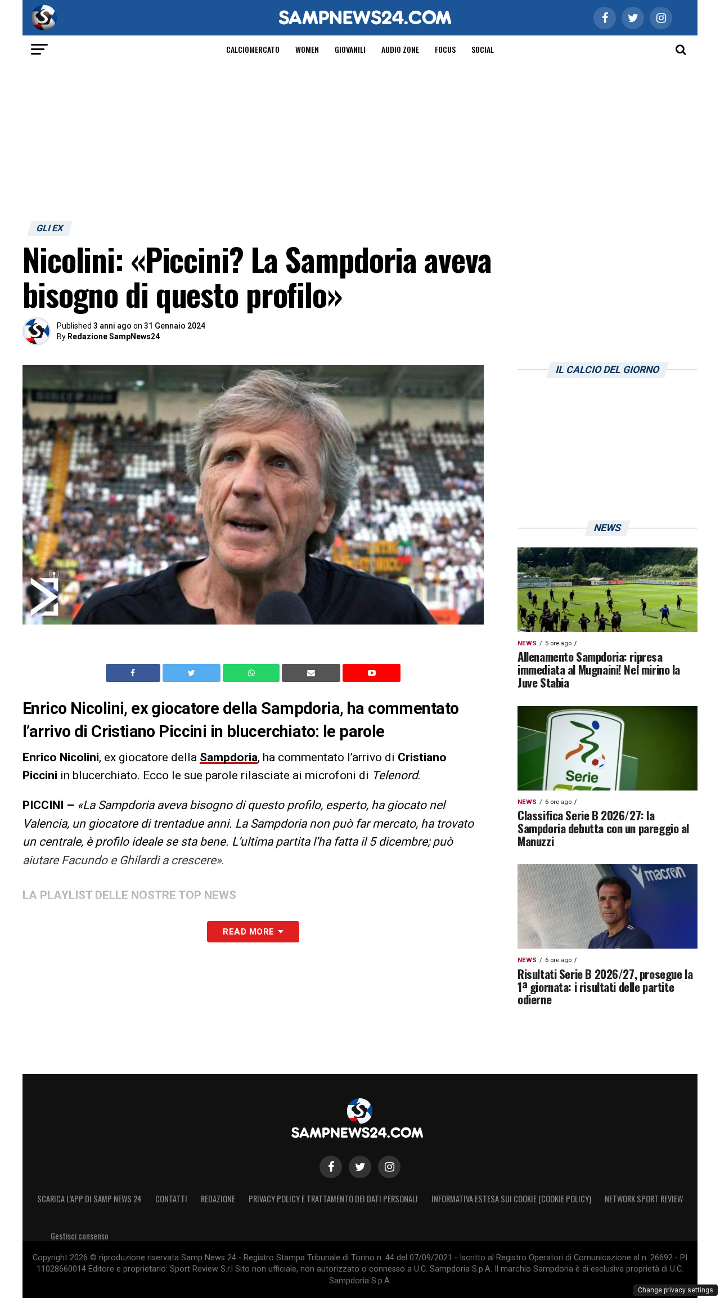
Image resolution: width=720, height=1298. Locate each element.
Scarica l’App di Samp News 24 (89, 1199)
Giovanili (350, 49)
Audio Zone (400, 49)
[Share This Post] (252, 673)
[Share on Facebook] (134, 673)
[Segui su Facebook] (331, 1167)
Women (307, 49)
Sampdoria (229, 757)
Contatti (171, 1199)
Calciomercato (253, 49)
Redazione (218, 1199)
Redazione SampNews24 (114, 336)
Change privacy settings (675, 1290)
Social (482, 49)
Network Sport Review (644, 1199)
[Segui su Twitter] (360, 1167)
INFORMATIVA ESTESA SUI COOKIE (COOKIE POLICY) (511, 1199)
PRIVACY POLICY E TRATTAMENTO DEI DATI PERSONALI (333, 1199)
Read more (248, 932)
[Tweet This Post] (193, 673)
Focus (445, 49)
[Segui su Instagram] (389, 1167)
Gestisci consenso (80, 1236)
